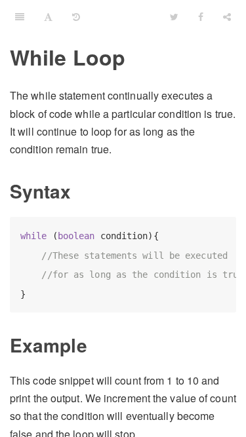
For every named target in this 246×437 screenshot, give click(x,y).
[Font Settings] (48, 16)
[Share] (227, 16)
